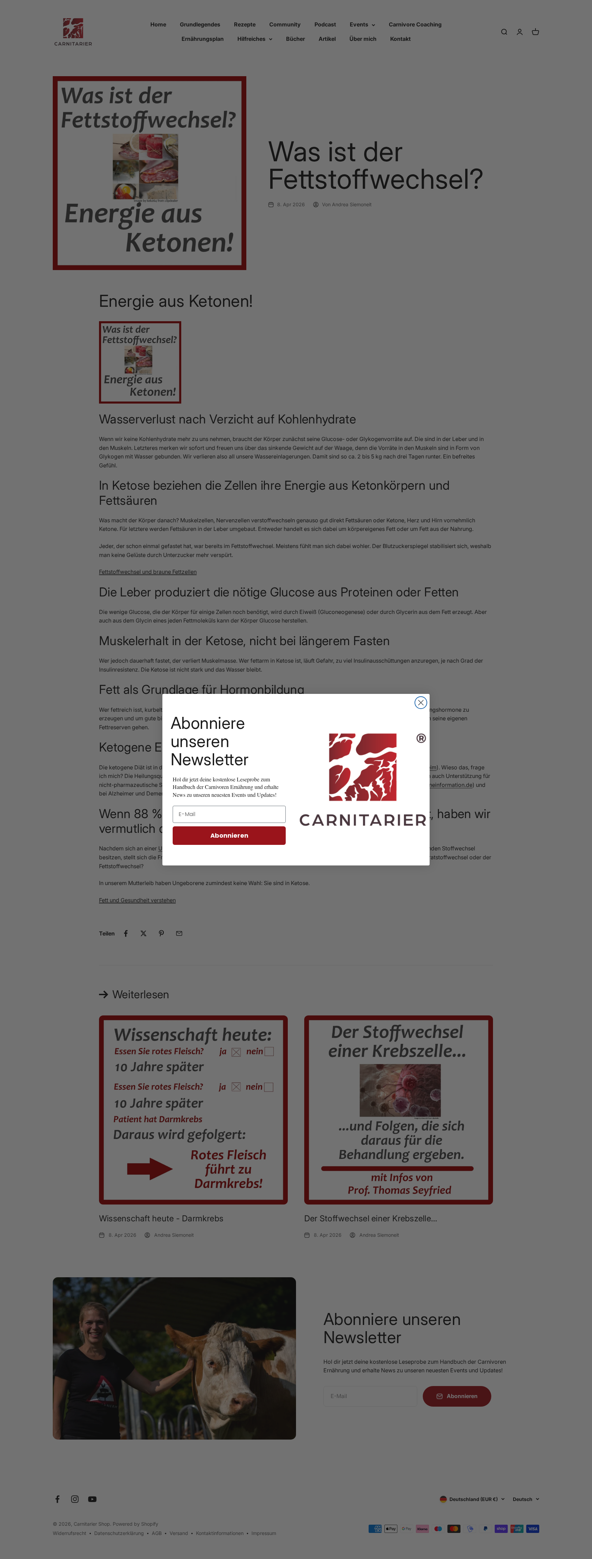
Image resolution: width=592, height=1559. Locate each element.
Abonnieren (229, 835)
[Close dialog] (421, 703)
